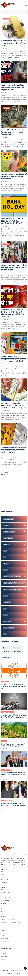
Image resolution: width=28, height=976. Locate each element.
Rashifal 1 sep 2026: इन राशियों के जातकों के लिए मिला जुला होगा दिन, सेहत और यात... (13, 686)
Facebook (3, 953)
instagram (18, 647)
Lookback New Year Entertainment (10, 922)
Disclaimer (4, 882)
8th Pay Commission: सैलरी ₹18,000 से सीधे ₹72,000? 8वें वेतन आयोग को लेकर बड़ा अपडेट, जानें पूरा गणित (13, 405)
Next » (6, 473)
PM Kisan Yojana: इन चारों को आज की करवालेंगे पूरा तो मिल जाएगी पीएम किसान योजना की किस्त (14, 176)
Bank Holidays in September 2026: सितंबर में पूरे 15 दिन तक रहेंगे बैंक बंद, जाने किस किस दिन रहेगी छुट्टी (13, 221)
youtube (18, 651)
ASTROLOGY (5, 681)
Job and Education (7, 712)
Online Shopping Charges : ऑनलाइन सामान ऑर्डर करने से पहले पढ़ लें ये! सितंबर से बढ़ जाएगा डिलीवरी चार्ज (13, 359)
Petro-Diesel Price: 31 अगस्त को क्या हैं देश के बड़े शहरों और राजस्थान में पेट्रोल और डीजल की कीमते (14, 267)
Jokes (2, 935)
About (2, 874)
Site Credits (19, 970)
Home (2, 11)
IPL (2, 908)
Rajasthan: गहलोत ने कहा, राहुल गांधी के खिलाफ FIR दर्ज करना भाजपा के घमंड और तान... (13, 774)
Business (7, 19)
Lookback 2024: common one (9, 919)
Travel (4, 741)
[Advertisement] (14, 495)
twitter (7, 651)
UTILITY (3, 927)
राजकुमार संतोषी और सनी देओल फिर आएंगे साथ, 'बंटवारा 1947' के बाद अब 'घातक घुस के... (13, 805)
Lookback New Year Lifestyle (9, 924)
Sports (3, 895)
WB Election (4, 938)
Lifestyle (3, 903)
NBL (2, 933)
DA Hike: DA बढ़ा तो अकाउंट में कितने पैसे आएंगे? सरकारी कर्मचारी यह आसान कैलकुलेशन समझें (13, 132)
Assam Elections (5, 941)
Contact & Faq (5, 877)
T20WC (3, 916)
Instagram (4, 956)
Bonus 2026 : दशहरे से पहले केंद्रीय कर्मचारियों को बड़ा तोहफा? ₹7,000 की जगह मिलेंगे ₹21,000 (12, 87)
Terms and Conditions (7, 879)
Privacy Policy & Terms (7, 970)
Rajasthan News (7, 769)
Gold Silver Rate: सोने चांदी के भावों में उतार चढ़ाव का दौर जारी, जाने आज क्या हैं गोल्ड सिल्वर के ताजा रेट (13, 450)
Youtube (3, 961)
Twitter (3, 959)
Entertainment (6, 800)
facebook (7, 647)
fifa (2, 943)
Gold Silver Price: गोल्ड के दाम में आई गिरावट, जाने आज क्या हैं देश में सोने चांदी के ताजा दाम (14, 43)
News (2, 906)
